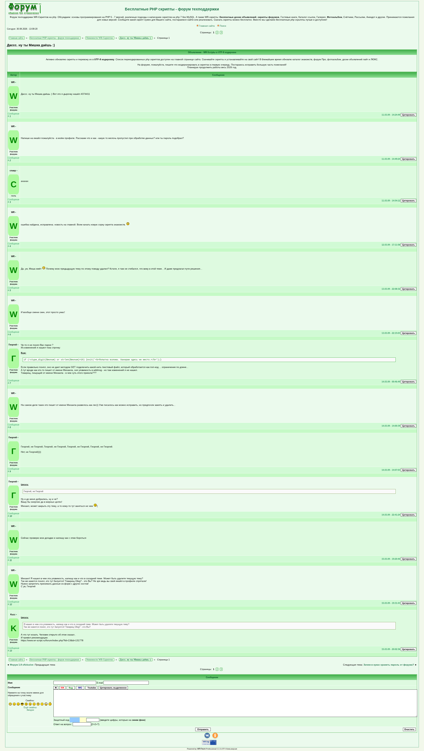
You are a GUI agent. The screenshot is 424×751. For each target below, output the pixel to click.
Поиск (223, 25)
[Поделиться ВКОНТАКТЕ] (207, 735)
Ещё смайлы (30, 707)
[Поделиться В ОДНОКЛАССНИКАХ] (215, 735)
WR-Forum (201, 749)
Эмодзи (30, 710)
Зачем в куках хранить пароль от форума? (389, 664)
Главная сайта (207, 25)
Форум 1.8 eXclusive (21, 664)
